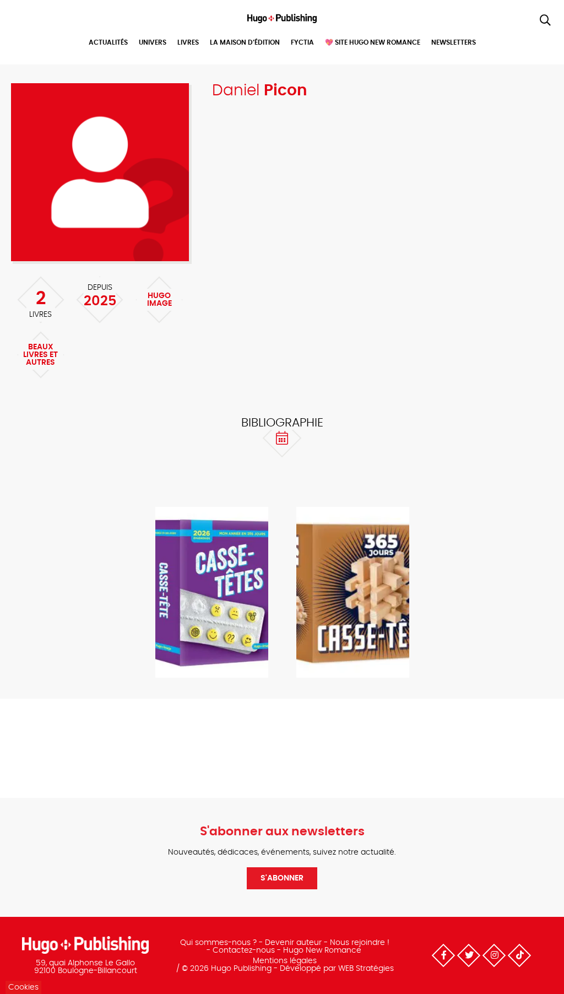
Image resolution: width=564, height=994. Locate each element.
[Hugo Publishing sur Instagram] (494, 955)
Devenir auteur (293, 943)
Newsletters (453, 42)
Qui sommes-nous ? (218, 943)
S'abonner (282, 878)
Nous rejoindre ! (359, 943)
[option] (211, 593)
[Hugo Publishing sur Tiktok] (519, 955)
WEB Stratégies (366, 969)
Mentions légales (285, 961)
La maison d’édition (245, 42)
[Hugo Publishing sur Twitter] (468, 955)
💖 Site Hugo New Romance (372, 42)
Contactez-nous (244, 950)
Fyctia (302, 42)
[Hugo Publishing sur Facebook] (443, 955)
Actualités (108, 42)
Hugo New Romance (322, 950)
